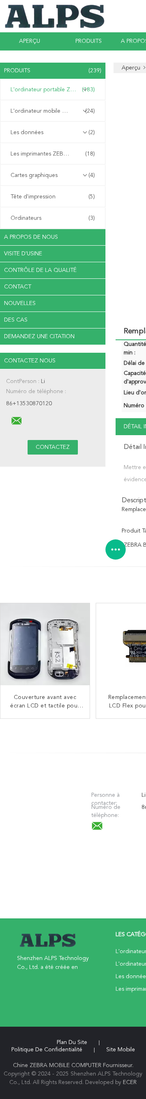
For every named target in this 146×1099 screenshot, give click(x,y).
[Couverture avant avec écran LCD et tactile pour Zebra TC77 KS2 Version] (45, 647)
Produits (88, 41)
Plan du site (72, 1042)
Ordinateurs (53, 218)
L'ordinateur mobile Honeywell (53, 111)
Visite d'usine (23, 254)
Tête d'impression (53, 197)
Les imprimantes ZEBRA (53, 154)
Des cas (16, 320)
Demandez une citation (39, 336)
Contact (17, 287)
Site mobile (120, 1050)
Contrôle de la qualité (40, 270)
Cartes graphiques (53, 175)
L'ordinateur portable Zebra (53, 90)
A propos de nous (31, 237)
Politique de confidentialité (46, 1050)
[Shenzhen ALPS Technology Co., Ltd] (16, 421)
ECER (130, 1082)
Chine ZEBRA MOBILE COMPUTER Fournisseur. (73, 1065)
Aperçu (29, 41)
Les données (53, 132)
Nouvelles (20, 303)
